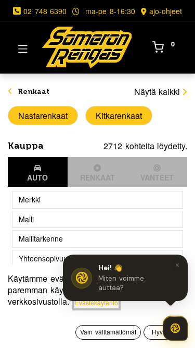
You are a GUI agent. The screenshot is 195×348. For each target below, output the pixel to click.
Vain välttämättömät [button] (108, 331)
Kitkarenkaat (119, 116)
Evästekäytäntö (96, 302)
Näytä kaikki (157, 92)
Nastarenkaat (43, 116)
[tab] (38, 172)
